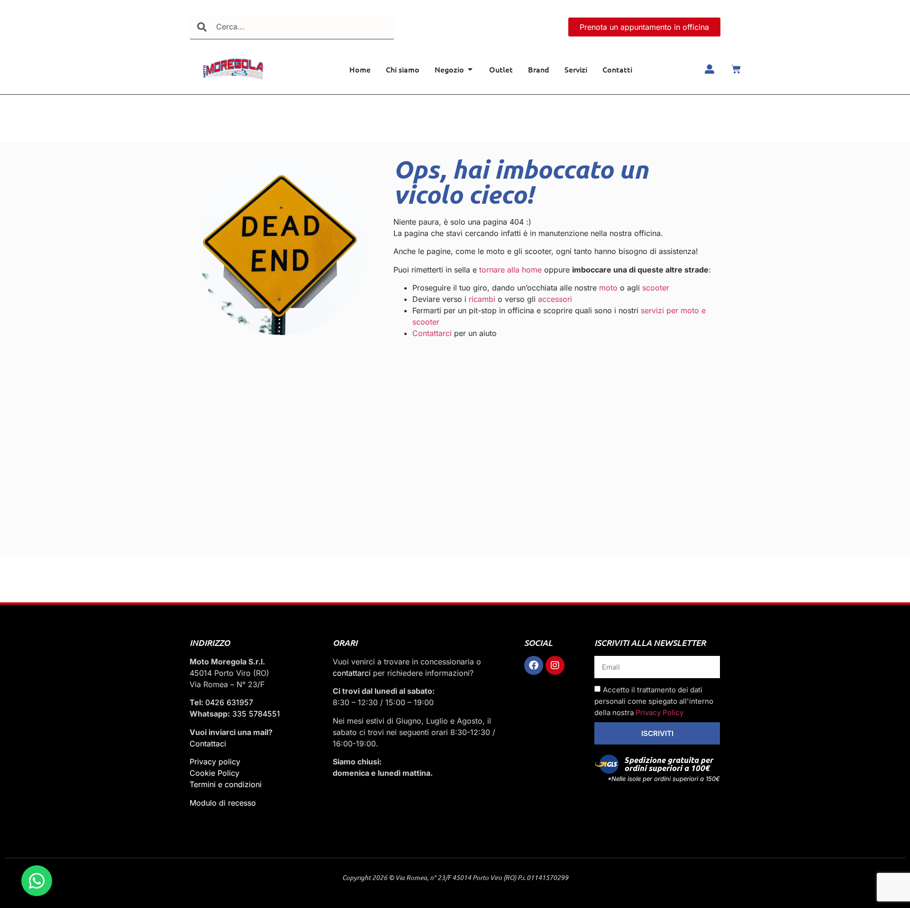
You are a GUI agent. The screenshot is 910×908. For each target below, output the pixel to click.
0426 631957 (229, 702)
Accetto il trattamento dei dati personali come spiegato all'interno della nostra (653, 701)
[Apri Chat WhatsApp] (36, 880)
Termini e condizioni (226, 784)
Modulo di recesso (223, 803)
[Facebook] (533, 665)
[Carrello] (736, 69)
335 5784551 (256, 713)
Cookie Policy (214, 773)
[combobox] (292, 26)
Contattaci (208, 743)
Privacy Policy (659, 712)
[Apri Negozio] (470, 69)
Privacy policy (215, 761)
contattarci (352, 673)
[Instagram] (555, 665)
